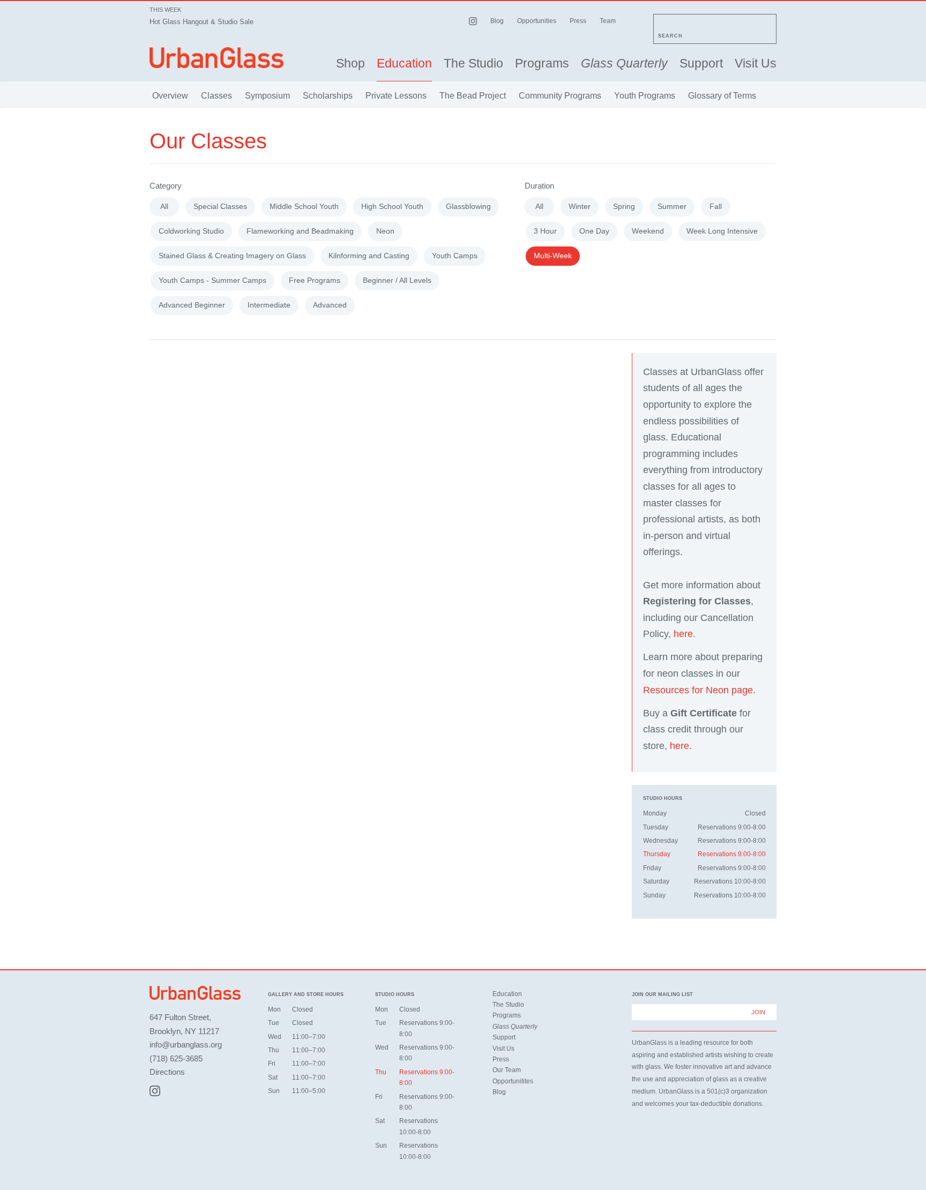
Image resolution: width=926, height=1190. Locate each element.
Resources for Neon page (698, 690)
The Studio (473, 63)
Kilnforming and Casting (368, 255)
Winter (580, 206)
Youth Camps (454, 255)
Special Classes (220, 206)
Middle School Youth (304, 206)
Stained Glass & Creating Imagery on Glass (232, 255)
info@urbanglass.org (186, 1044)
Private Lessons (396, 95)
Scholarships (328, 95)
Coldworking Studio (191, 231)
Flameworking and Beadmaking (300, 231)
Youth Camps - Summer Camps (212, 280)
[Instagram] (155, 1091)
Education (404, 63)
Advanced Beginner (192, 305)
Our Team (506, 1070)
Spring (624, 206)
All (164, 206)
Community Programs (560, 95)
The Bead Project (472, 95)
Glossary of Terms (722, 95)
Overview (170, 95)
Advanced (330, 305)
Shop (350, 63)
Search (670, 36)
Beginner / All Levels (397, 280)
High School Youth (392, 206)
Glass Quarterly (624, 63)
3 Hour (545, 231)
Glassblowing (468, 206)
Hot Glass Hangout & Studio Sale (201, 22)
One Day (594, 231)
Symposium (267, 95)
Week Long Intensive (722, 231)
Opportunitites (512, 1081)
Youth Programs (644, 95)
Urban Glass (216, 57)
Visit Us (755, 63)
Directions (167, 1071)
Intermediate (269, 305)
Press (578, 21)
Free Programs (314, 280)
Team (608, 21)
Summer (672, 206)
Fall (716, 206)
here (683, 633)
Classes (216, 95)
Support (701, 63)
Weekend (648, 231)
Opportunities (536, 21)
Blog (497, 21)
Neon (385, 231)
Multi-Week (553, 255)
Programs (542, 63)
